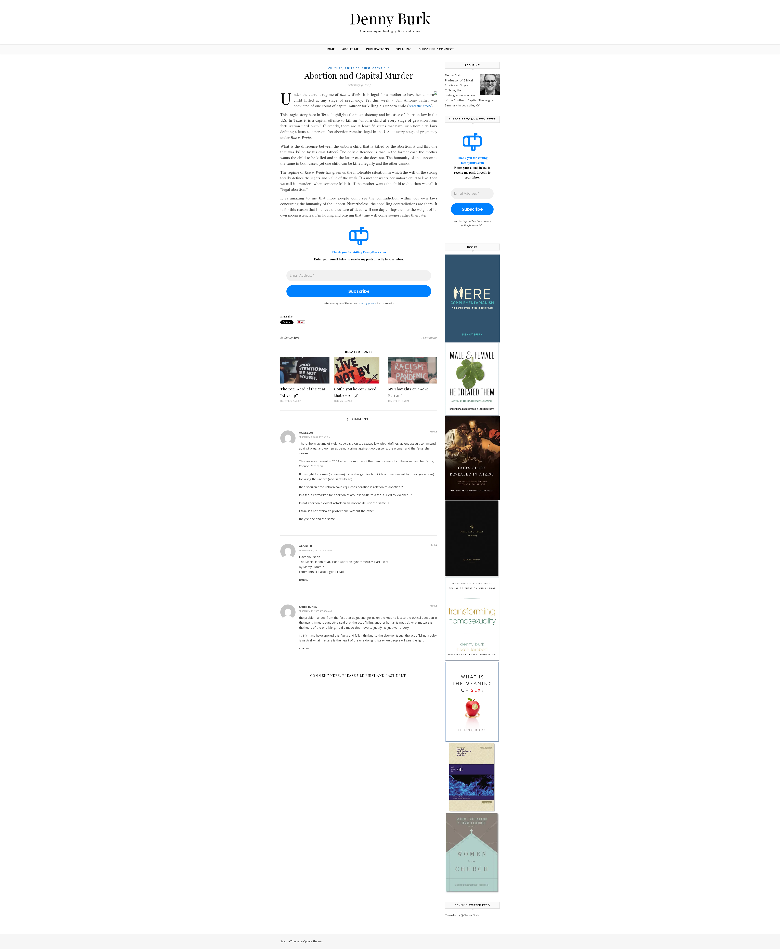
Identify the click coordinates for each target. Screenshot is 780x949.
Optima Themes (313, 941)
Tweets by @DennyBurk (462, 915)
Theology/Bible (375, 68)
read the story (420, 105)
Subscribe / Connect (436, 49)
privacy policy (367, 303)
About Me (350, 49)
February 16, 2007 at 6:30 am (315, 611)
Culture (335, 68)
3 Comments (429, 338)
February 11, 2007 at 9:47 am (315, 550)
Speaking (404, 49)
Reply (433, 431)
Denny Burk (390, 18)
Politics (352, 68)
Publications (377, 49)
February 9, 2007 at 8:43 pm (314, 437)
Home (330, 49)
